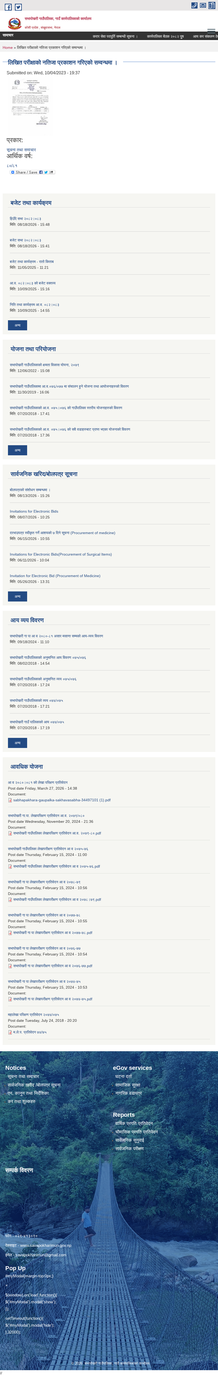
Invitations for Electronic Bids (34, 511)
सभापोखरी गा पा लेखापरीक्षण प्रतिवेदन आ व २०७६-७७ (44, 948)
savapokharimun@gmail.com (40, 1255)
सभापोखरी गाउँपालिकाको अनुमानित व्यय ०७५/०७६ (43, 679)
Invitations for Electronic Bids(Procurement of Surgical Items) (61, 554)
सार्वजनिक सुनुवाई (129, 1140)
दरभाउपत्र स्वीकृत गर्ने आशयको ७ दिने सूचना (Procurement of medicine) (62, 533)
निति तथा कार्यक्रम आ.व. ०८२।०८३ (34, 304)
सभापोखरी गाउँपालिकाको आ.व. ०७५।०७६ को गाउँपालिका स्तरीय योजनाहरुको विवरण (66, 408)
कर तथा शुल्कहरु (22, 1101)
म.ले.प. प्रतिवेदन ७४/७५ (30, 1032)
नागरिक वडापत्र (128, 1093)
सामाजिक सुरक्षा (127, 1085)
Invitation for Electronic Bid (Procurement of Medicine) (55, 576)
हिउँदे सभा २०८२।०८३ (25, 219)
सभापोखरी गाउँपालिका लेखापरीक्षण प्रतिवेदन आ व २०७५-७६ (48, 849)
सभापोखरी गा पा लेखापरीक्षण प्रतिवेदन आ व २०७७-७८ (44, 915)
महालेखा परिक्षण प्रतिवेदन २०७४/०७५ (33, 1014)
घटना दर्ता (123, 1076)
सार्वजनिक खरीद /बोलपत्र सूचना (34, 1085)
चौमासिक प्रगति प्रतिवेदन (136, 1132)
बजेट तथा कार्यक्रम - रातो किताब (32, 261)
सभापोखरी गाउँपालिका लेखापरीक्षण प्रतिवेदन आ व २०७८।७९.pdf (57, 899)
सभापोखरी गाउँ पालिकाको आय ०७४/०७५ (37, 722)
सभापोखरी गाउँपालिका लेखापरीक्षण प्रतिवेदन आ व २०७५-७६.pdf (56, 866)
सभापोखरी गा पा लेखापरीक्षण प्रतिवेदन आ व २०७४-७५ (44, 981)
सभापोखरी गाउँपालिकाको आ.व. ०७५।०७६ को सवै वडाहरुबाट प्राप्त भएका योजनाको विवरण (70, 429)
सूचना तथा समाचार (21, 150)
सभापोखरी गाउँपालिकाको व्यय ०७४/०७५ (36, 700)
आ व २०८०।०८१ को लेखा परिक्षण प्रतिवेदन (38, 782)
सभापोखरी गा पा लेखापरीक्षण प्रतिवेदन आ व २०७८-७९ (44, 882)
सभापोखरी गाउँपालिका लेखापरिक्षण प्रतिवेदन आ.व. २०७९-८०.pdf (57, 833)
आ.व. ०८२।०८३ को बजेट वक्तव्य (33, 283)
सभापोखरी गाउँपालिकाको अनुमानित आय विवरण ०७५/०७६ (48, 657)
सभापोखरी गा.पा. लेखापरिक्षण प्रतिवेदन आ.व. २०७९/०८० (46, 816)
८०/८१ (12, 165)
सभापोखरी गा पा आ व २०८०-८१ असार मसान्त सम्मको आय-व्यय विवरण (56, 636)
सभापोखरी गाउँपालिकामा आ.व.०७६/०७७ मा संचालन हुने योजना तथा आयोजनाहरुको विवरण (69, 386)
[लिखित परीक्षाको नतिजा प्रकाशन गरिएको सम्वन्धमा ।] (30, 106)
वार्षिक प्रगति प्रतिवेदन (134, 1123)
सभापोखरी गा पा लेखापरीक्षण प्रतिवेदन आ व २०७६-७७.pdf (52, 966)
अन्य (17, 325)
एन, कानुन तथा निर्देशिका (28, 1093)
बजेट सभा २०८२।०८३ (25, 240)
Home (8, 47)
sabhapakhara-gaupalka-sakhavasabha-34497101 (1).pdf (62, 800)
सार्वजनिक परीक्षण (129, 1148)
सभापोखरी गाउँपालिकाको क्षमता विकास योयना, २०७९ (44, 365)
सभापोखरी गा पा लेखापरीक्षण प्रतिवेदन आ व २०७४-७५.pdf (52, 999)
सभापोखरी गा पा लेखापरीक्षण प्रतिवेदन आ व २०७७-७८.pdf (52, 933)
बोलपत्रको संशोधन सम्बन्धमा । (30, 490)
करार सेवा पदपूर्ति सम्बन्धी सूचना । (102, 36)
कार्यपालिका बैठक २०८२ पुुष (152, 36)
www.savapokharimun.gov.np (45, 1245)
